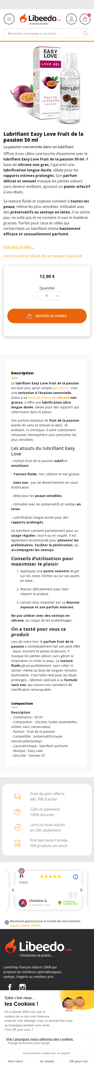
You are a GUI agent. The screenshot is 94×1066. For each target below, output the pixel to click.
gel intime (60, 388)
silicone (63, 397)
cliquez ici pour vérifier (25, 925)
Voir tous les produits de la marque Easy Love (42, 255)
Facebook (9, 987)
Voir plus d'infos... (18, 246)
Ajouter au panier (51, 316)
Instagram (22, 987)
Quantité (47, 288)
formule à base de (42, 397)
